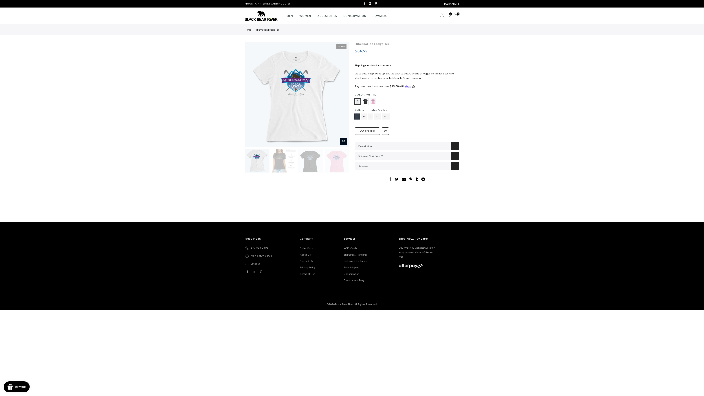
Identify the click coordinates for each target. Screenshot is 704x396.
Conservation (351, 273)
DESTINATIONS (451, 3)
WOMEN (305, 15)
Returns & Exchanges (356, 261)
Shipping (360, 65)
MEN (290, 15)
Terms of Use (307, 273)
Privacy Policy (307, 267)
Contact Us (306, 261)
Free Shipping (351, 267)
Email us (256, 263)
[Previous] (251, 94)
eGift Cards (350, 248)
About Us (305, 254)
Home (248, 29)
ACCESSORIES (327, 15)
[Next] (342, 94)
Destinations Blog (354, 280)
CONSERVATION (354, 15)
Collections (306, 248)
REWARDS (380, 15)
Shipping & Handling (355, 254)
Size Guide (379, 109)
